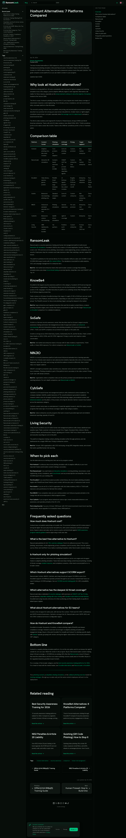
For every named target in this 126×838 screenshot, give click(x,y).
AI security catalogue (55, 594)
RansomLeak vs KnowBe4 (82, 665)
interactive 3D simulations (37, 247)
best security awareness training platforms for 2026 (74, 663)
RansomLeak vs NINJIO (68, 380)
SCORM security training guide (66, 581)
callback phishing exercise (77, 675)
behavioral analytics (36, 400)
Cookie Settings (61, 806)
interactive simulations (60, 471)
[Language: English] (121, 2)
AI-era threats (56, 473)
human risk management (78, 760)
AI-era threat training (53, 270)
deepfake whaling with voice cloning (51, 596)
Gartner (35, 634)
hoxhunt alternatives (42, 760)
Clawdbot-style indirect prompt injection (77, 596)
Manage (65, 829)
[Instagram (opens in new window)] (61, 803)
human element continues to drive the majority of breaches (73, 94)
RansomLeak (74, 654)
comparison (66, 760)
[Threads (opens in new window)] (63, 803)
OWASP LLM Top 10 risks (80, 594)
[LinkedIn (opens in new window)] (54, 803)
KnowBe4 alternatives (65, 665)
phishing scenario (39, 675)
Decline (58, 829)
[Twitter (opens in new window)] (56, 803)
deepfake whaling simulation (55, 675)
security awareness (56, 760)
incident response (47, 563)
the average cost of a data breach (71, 114)
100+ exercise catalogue (55, 543)
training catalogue (35, 677)
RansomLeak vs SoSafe (74, 345)
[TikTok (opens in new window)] (68, 803)
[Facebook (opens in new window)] (58, 803)
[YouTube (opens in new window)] (66, 803)
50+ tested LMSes (55, 261)
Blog (26, 3)
